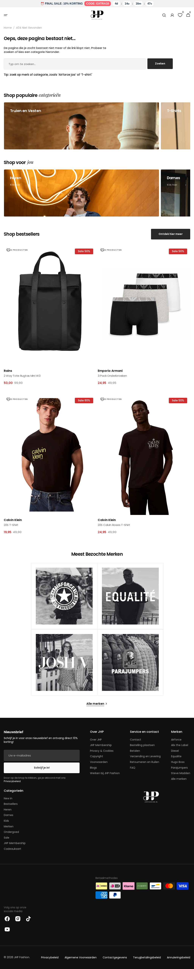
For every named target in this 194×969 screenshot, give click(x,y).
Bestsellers (11, 804)
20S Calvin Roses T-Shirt (114, 525)
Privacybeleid (12, 781)
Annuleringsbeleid (178, 957)
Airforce (176, 739)
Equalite (176, 756)
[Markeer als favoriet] (8, 250)
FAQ (132, 768)
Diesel (175, 751)
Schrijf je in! (42, 768)
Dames (8, 815)
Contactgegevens (115, 957)
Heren (8, 809)
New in (8, 798)
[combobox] (75, 64)
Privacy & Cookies (101, 751)
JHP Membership (101, 745)
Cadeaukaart (12, 849)
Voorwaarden (99, 762)
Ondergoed (11, 832)
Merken (8, 826)
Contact (135, 739)
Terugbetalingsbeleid (147, 957)
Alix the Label (179, 745)
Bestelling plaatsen (142, 745)
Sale (6, 838)
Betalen (135, 751)
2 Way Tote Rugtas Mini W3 (22, 376)
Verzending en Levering (145, 756)
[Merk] (64, 596)
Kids (6, 821)
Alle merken (179, 779)
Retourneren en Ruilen (144, 762)
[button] (6, 15)
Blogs (93, 768)
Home (8, 28)
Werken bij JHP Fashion (105, 773)
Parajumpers (179, 768)
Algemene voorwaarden (81, 957)
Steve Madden (180, 773)
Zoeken (160, 63)
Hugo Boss (178, 762)
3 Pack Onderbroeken (112, 376)
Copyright (96, 756)
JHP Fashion (21, 957)
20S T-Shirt (11, 525)
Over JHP (96, 739)
